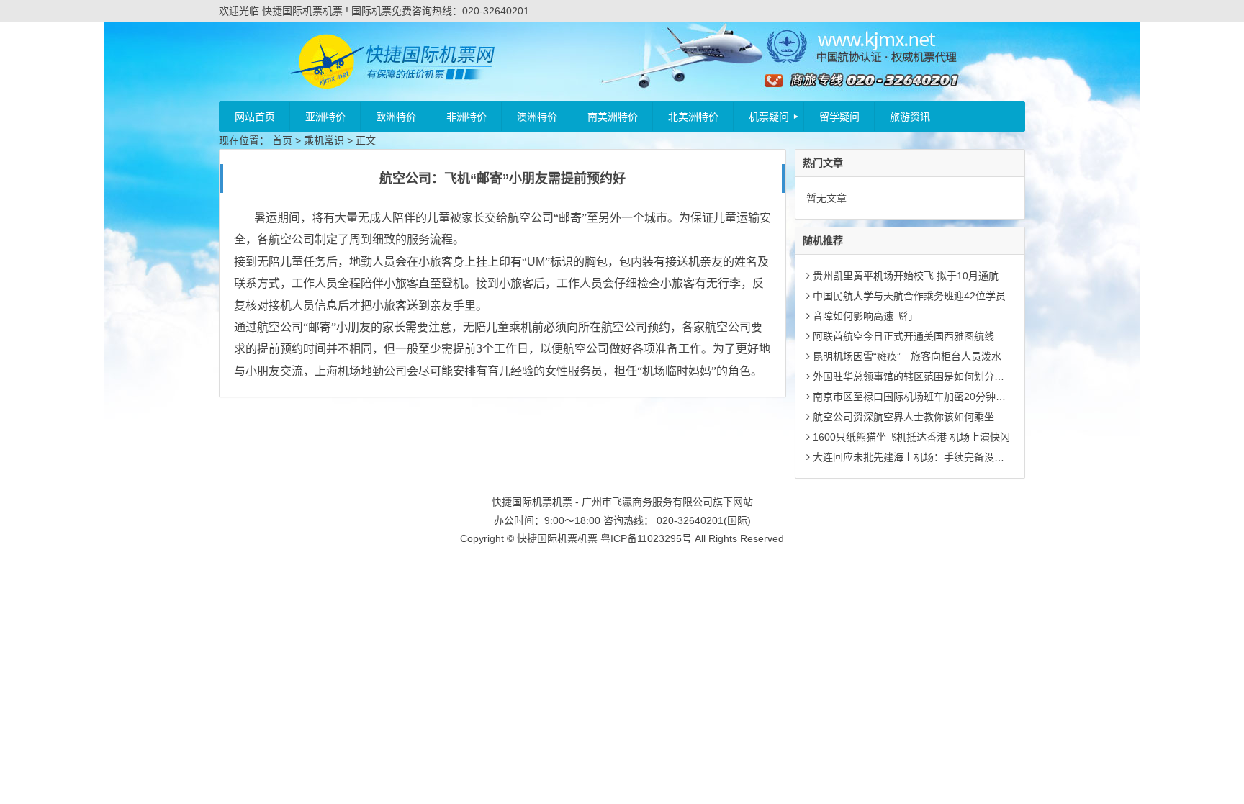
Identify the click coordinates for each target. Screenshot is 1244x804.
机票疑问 (769, 116)
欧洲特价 (396, 116)
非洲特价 (466, 116)
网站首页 (255, 116)
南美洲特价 (612, 116)
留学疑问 (839, 116)
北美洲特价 (693, 116)
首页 (282, 140)
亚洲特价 (325, 116)
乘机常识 (324, 140)
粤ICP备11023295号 (646, 538)
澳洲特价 (537, 116)
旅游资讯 (910, 116)
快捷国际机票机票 (557, 538)
